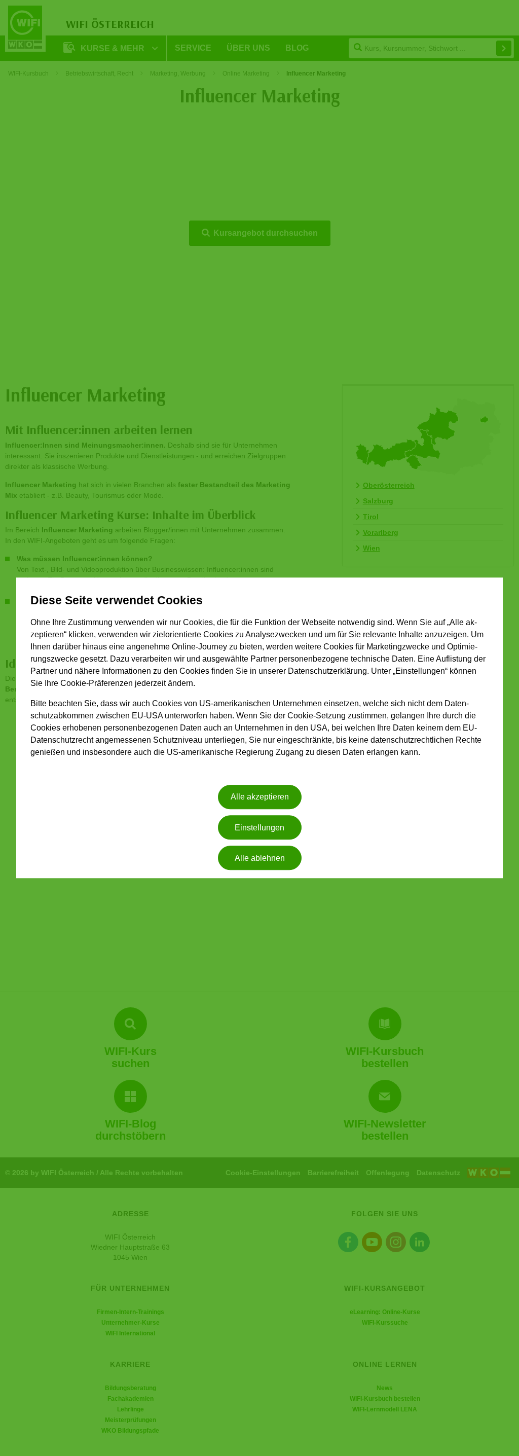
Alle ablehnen (260, 858)
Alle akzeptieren (260, 797)
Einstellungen (259, 827)
